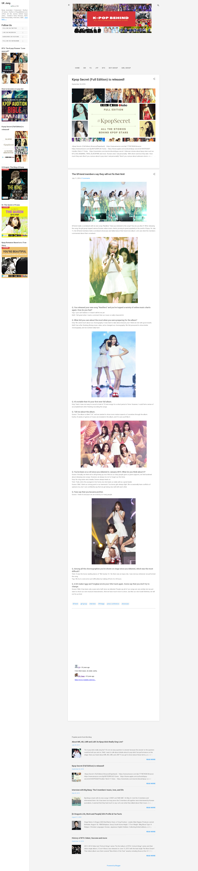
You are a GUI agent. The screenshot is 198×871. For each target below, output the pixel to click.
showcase (125, 604)
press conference (113, 604)
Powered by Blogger (113, 866)
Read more (150, 759)
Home (77, 68)
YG (90, 68)
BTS (103, 68)
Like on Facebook (9, 32)
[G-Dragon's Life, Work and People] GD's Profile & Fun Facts (97, 814)
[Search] (158, 5)
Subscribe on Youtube (11, 36)
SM (84, 68)
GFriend (75, 604)
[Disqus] (113, 636)
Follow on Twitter (10, 28)
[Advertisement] (103, 48)
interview (93, 604)
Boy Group (113, 68)
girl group (84, 604)
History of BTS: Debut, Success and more (89, 838)
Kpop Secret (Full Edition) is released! (98, 79)
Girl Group (126, 68)
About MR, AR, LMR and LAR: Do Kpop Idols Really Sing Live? (97, 742)
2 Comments (85, 178)
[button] (154, 79)
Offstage (101, 604)
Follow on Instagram (11, 41)
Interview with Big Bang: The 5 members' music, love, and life (98, 790)
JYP (96, 68)
